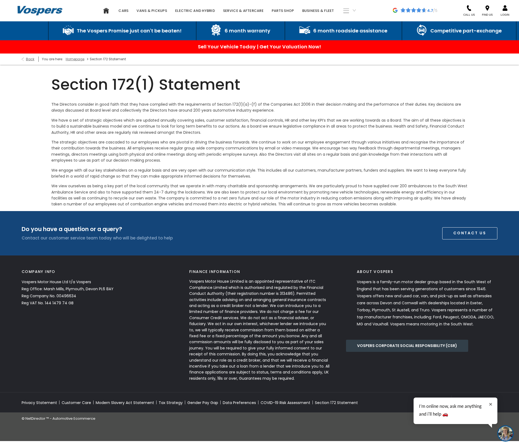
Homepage (75, 59)
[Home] (106, 10)
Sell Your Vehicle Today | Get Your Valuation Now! (259, 46)
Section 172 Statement (336, 402)
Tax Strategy (171, 402)
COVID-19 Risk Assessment (285, 402)
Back (30, 59)
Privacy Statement (39, 402)
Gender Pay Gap (202, 402)
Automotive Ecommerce (73, 418)
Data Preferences (239, 402)
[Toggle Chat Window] (505, 433)
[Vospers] (40, 10)
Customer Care (76, 402)
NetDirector (35, 418)
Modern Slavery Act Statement (125, 402)
